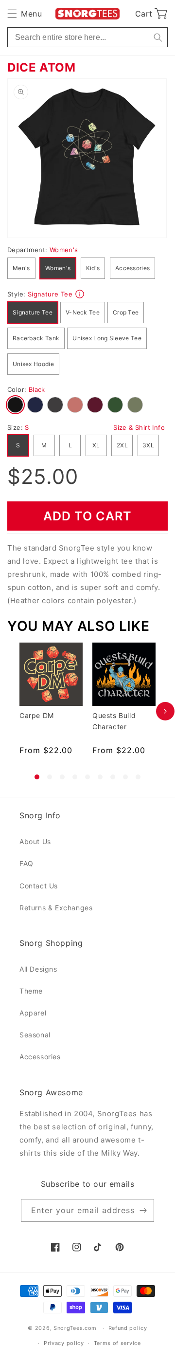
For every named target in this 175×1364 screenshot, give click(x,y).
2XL (122, 445)
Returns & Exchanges (55, 907)
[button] (24, 13)
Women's (57, 268)
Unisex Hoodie (33, 364)
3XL (148, 445)
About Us (35, 841)
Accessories (132, 268)
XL (96, 445)
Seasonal (35, 1035)
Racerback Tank (36, 338)
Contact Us (38, 886)
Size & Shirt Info (139, 427)
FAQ (26, 863)
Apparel (32, 1013)
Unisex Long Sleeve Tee (106, 338)
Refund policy (127, 1328)
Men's (21, 268)
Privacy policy (64, 1343)
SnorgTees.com (75, 1328)
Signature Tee (32, 312)
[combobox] (87, 37)
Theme (31, 991)
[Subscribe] (143, 1210)
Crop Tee (126, 312)
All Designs (38, 969)
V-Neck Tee (83, 312)
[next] (165, 711)
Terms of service (117, 1343)
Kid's (93, 268)
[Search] (157, 37)
